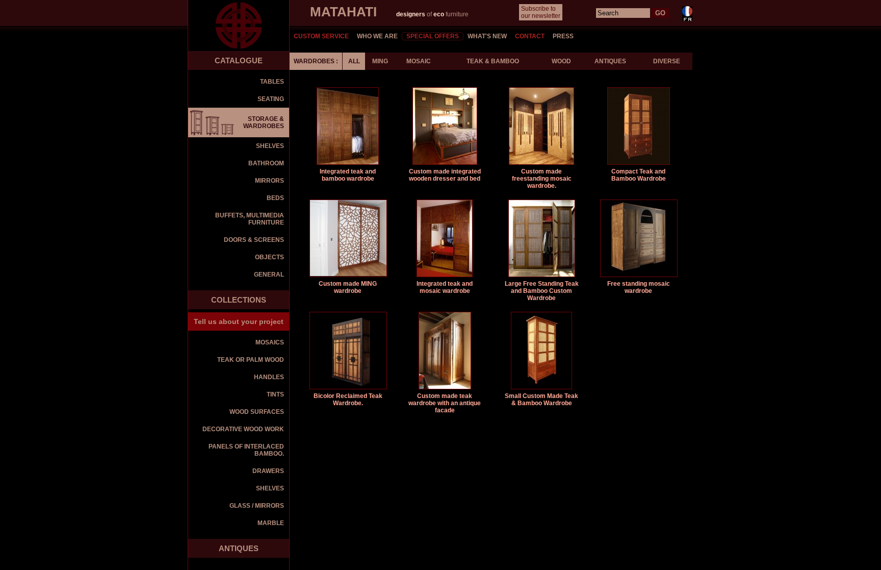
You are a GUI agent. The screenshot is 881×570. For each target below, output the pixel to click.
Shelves (270, 488)
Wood (561, 61)
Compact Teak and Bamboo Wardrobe (638, 175)
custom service (321, 36)
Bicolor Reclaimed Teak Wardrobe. (348, 399)
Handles (269, 377)
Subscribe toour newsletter (540, 12)
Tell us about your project (238, 321)
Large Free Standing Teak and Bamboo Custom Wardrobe (542, 291)
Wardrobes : (316, 61)
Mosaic (418, 61)
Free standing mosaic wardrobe (638, 287)
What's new (487, 36)
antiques (238, 548)
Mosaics (269, 342)
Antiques (610, 61)
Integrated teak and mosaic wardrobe (445, 287)
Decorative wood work (243, 429)
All (354, 61)
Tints (275, 394)
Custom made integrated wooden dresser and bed (445, 175)
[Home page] (239, 25)
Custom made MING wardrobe (348, 287)
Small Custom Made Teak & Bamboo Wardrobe (541, 399)
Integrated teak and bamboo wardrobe (348, 175)
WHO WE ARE (377, 36)
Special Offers (432, 36)
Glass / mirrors (256, 505)
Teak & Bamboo (493, 61)
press (563, 36)
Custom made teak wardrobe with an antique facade (444, 403)
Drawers (268, 471)
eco (438, 14)
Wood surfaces (256, 411)
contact (530, 36)
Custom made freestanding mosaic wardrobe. (542, 178)
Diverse (666, 61)
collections (238, 299)
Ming (380, 61)
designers (411, 14)
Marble (270, 523)
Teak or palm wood (250, 359)
